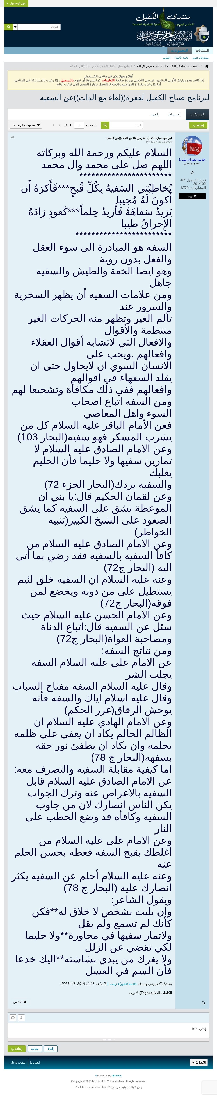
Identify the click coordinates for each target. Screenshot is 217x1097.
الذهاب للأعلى (17, 1062)
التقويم (166, 57)
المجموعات (179, 51)
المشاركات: (197, 188)
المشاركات (197, 114)
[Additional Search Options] (15, 27)
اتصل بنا (35, 1062)
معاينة (35, 1048)
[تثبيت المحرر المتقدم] (21, 1017)
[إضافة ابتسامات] (13, 1017)
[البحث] (8, 27)
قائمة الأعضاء (181, 57)
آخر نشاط (174, 114)
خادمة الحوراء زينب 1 (122, 984)
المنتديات (202, 51)
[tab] (197, 114)
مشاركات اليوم (201, 57)
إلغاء (51, 1048)
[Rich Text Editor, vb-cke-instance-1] (108, 1030)
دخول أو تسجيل (18, 3)
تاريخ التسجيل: (196, 180)
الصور (154, 114)
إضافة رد (16, 1048)
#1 (12, 137)
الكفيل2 (201, 1062)
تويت (190, 196)
